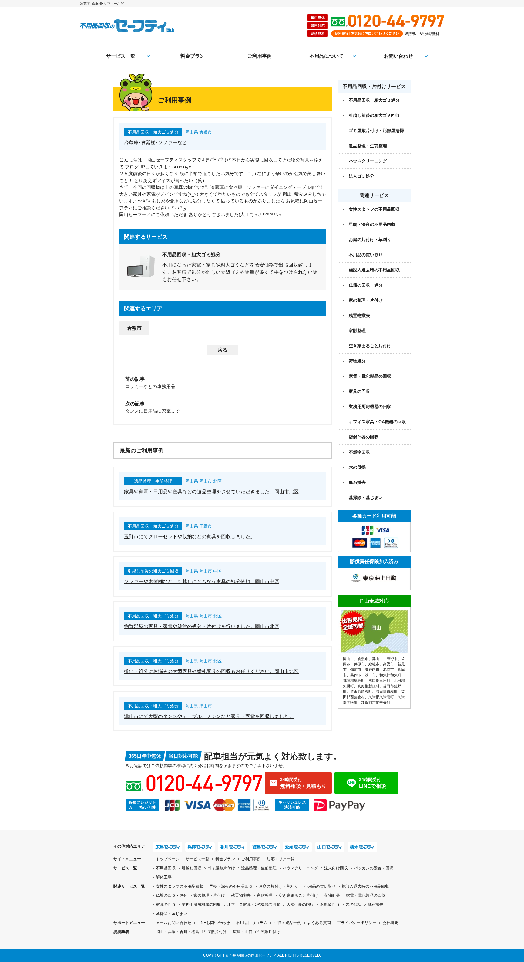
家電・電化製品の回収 (370, 376)
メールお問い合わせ (173, 922)
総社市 (373, 664)
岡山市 (348, 659)
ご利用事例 (259, 56)
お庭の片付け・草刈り (370, 239)
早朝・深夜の (231, 886)
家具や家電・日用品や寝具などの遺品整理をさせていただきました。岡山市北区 (211, 491)
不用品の (320, 886)
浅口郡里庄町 (379, 680)
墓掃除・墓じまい (366, 497)
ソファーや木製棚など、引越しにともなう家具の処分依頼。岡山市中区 (201, 581)
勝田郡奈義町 (387, 691)
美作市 (355, 675)
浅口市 (370, 675)
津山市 (377, 659)
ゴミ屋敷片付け (221, 868)
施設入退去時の (365, 886)
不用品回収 (166, 868)
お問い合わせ (398, 56)
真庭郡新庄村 (368, 686)
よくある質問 (319, 922)
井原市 (359, 664)
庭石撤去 (357, 482)
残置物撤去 (359, 315)
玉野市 (392, 659)
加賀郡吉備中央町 (375, 702)
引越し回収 (191, 868)
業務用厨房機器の (370, 406)
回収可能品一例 (287, 922)
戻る (222, 349)
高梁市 (388, 664)
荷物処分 (357, 361)
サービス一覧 (120, 56)
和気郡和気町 (390, 675)
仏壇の (171, 895)
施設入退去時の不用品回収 (374, 269)
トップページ (168, 859)
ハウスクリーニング (300, 868)
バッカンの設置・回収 (373, 868)
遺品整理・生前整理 (259, 868)
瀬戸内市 (372, 670)
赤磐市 (388, 670)
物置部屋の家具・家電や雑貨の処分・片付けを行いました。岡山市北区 (201, 626)
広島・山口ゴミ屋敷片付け (256, 932)
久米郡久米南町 (381, 697)
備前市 (355, 670)
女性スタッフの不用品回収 (374, 209)
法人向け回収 (336, 868)
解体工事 (164, 877)
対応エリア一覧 (280, 859)
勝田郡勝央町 (361, 691)
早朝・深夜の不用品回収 (372, 224)
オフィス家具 (377, 421)
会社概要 (390, 922)
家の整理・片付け (366, 300)
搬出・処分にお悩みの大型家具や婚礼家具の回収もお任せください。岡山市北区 (211, 671)
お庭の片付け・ (278, 886)
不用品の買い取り (366, 254)
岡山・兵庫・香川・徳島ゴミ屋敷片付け (191, 932)
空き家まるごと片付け (370, 345)
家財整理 (357, 330)
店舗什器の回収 (363, 436)
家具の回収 (359, 391)
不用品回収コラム (251, 922)
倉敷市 (134, 328)
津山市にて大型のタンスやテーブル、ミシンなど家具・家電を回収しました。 (209, 716)
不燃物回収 (359, 452)
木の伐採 (357, 467)
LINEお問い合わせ (213, 922)
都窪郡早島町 (354, 680)
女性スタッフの (179, 886)
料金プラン (192, 56)
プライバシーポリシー (356, 922)
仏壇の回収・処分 (366, 285)
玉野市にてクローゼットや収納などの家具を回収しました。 (189, 536)
